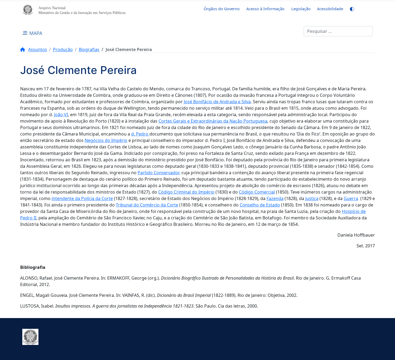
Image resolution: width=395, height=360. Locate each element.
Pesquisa (294, 31)
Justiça (311, 198)
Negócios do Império (106, 140)
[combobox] (338, 31)
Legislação (301, 8)
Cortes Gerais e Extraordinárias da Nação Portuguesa (213, 121)
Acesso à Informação (265, 8)
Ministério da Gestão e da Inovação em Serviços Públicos (81, 12)
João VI (61, 114)
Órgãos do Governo (222, 8)
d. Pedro (140, 134)
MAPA (35, 33)
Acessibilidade (330, 8)
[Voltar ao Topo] (385, 350)
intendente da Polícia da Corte (82, 198)
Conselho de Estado (260, 205)
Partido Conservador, (159, 173)
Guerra (351, 198)
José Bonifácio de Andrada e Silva (217, 102)
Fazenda (275, 198)
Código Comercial (257, 192)
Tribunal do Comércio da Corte (147, 205)
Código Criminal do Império (186, 192)
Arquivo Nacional (52, 8)
